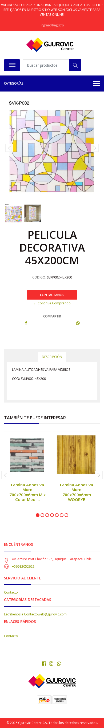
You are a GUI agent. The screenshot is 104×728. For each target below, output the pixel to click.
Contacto (11, 592)
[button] (37, 515)
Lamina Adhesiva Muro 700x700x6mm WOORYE (76, 492)
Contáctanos (52, 295)
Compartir (52, 316)
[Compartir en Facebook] (26, 323)
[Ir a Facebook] (44, 663)
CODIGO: (39, 277)
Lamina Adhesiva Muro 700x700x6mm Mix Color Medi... (27, 492)
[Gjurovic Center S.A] (50, 45)
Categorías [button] (13, 83)
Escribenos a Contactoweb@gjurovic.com (35, 614)
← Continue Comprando (52, 303)
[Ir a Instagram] (51, 663)
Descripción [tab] (52, 357)
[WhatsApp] (59, 663)
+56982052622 (23, 566)
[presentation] (9, 148)
